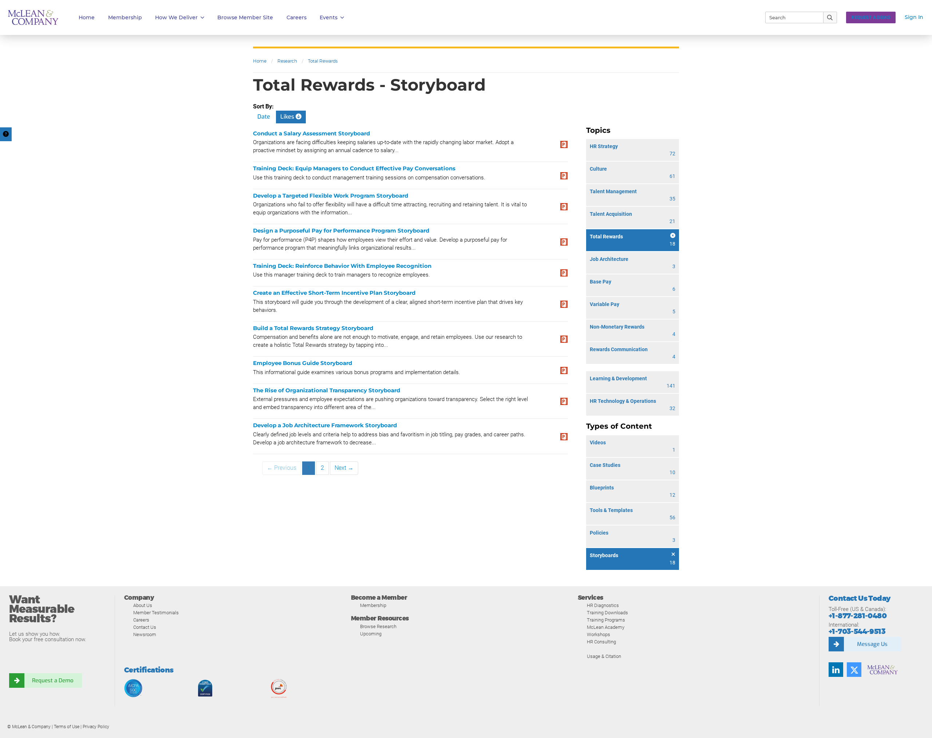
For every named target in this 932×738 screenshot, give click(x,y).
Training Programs (606, 620)
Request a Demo (53, 680)
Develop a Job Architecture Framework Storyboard (325, 425)
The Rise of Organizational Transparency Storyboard (326, 390)
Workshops (598, 634)
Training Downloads (607, 612)
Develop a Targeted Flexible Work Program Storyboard (330, 195)
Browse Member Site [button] (245, 17)
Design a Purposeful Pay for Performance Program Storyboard (341, 230)
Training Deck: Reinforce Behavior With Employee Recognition (342, 265)
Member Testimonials (156, 612)
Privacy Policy (96, 726)
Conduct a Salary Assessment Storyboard (311, 133)
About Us (142, 605)
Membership (125, 17)
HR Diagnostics (603, 605)
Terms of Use (66, 726)
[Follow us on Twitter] (854, 669)
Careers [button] (297, 17)
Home (87, 17)
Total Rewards (322, 61)
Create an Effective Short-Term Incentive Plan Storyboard (334, 292)
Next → (344, 467)
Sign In (914, 17)
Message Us (872, 644)
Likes (288, 116)
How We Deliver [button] (176, 17)
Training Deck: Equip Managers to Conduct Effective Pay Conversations (354, 168)
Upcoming (371, 633)
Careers (141, 620)
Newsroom (144, 634)
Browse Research (378, 626)
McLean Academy (605, 627)
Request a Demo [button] (871, 17)
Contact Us (144, 627)
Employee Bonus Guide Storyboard (302, 363)
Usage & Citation (604, 656)
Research (287, 61)
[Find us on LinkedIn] (836, 669)
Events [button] (328, 17)
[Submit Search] (830, 17)
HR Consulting (601, 641)
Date (263, 116)
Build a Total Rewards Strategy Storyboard (313, 328)
